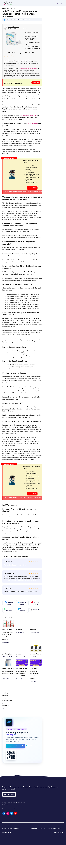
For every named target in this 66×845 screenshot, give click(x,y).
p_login (18, 654)
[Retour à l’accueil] (8, 3)
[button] (57, 3)
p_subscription (7, 654)
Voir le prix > (32, 187)
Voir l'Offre (36, 82)
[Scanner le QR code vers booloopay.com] (11, 755)
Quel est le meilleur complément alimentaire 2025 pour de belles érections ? (7, 699)
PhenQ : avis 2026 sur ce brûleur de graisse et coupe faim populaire (8, 672)
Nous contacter (9, 794)
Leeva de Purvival (35, 654)
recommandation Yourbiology (28, 115)
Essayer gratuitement (14, 746)
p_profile (19, 630)
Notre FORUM (6, 832)
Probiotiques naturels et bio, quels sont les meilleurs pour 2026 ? (34, 673)
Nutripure (5, 805)
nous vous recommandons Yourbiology (27, 68)
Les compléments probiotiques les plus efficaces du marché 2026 (21, 672)
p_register (33, 630)
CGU (59, 828)
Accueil (4, 8)
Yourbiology (33, 123)
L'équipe (42, 828)
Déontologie (33, 828)
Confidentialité (51, 828)
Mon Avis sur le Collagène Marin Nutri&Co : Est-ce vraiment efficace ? (7, 634)
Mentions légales (59, 832)
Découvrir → (29, 746)
